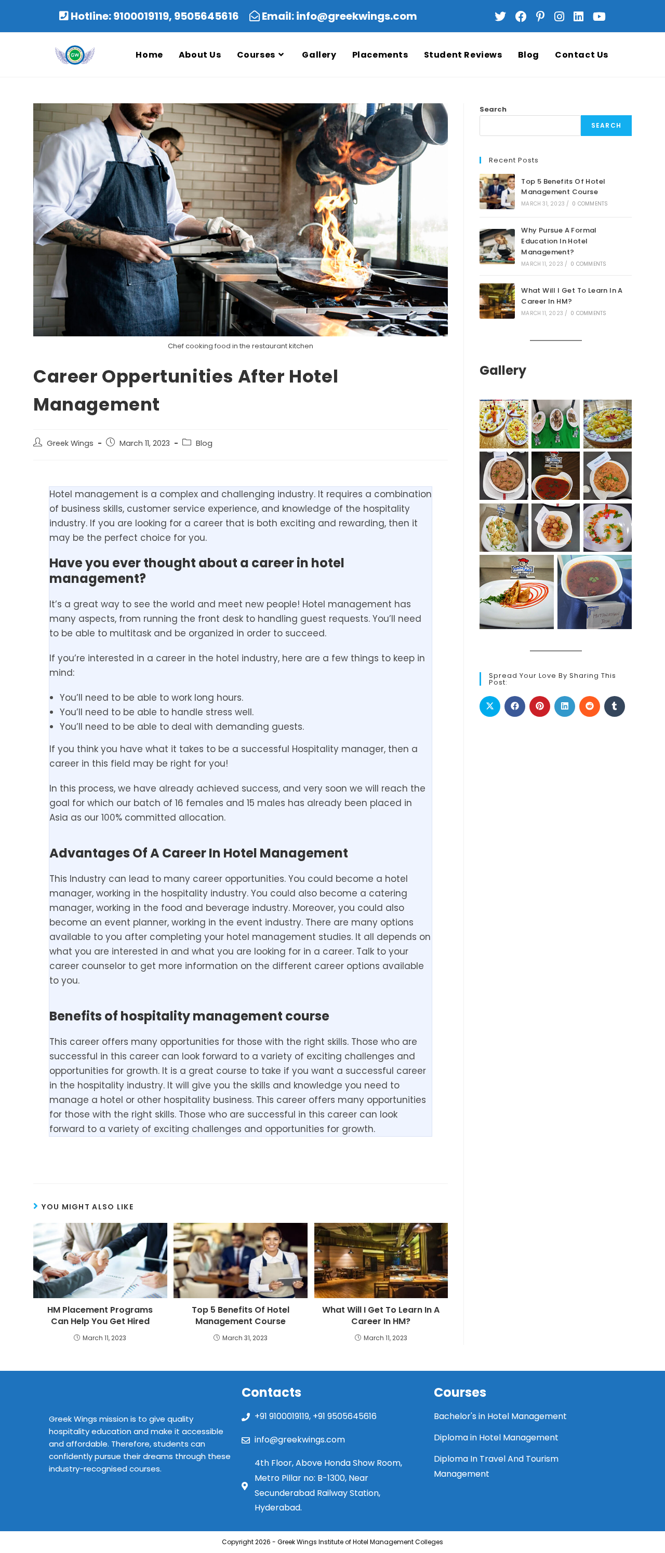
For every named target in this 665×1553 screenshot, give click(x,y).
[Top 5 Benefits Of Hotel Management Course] (497, 191)
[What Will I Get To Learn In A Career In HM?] (497, 301)
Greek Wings (70, 443)
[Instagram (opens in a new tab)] (561, 16)
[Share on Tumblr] (614, 706)
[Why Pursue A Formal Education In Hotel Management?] (497, 246)
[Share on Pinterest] (539, 706)
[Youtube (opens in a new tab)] (598, 16)
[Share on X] (490, 706)
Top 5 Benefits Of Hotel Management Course (240, 1315)
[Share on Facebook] (514, 706)
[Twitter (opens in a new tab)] (503, 16)
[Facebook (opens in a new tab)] (523, 16)
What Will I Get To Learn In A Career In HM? (381, 1315)
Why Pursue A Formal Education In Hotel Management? (559, 241)
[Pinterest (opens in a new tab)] (543, 16)
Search (493, 109)
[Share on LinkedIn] (564, 706)
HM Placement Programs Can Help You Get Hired (100, 1315)
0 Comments (590, 204)
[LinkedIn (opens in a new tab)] (581, 16)
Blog (204, 443)
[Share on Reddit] (589, 706)
